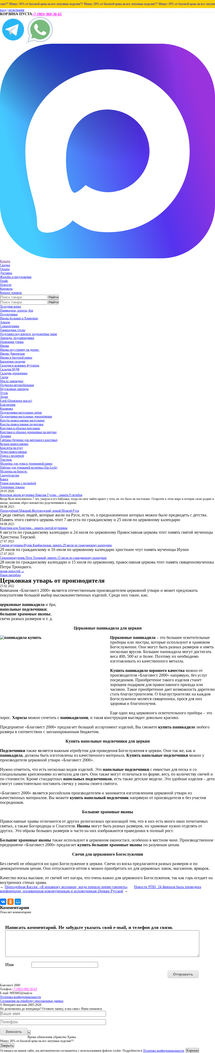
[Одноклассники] (10, 902)
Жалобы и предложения (15, 277)
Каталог (5, 261)
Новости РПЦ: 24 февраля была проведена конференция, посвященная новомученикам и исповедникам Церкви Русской (100, 889)
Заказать (14, 1031)
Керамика (6, 408)
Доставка (6, 273)
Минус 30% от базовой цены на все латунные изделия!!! (38, 4)
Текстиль (6, 459)
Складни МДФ (9, 369)
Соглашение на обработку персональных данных (31, 1001)
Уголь (4, 393)
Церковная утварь (12, 342)
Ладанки (5, 436)
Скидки (5, 265)
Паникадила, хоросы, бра (16, 310)
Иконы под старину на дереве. (19, 350)
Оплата (4, 269)
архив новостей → (12, 571)
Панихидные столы (12, 330)
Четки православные (13, 452)
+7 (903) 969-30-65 (47, 14)
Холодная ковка (10, 306)
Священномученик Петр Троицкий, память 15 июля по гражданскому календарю (53, 558)
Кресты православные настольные (22, 420)
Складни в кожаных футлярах (19, 365)
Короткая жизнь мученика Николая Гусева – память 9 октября (41, 495)
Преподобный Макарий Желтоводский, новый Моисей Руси (39, 510)
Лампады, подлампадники (17, 338)
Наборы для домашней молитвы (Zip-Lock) (28, 467)
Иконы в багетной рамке (16, 357)
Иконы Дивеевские (12, 353)
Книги (4, 479)
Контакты (6, 289)
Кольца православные (14, 444)
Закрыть (7, 1046)
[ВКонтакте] (3, 902)
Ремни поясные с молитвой (18, 483)
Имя (9, 964)
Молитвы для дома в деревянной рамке (26, 463)
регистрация (16, 10)
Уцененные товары (12, 487)
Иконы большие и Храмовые (19, 318)
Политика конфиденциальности (20, 997)
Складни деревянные (14, 373)
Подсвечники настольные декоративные (26, 416)
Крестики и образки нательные (20, 428)
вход (3, 10)
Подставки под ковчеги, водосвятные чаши (28, 334)
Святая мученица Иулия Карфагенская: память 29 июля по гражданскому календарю (56, 545)
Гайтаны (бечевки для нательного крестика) (28, 440)
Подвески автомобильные (17, 385)
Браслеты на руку (11, 448)
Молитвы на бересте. (14, 471)
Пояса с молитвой (12, 456)
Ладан (4, 397)
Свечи (4, 377)
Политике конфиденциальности (163, 1050)
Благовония (7, 404)
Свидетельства (9, 475)
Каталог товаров (11, 292)
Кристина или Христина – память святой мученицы (33, 528)
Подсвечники (9, 314)
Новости (5, 285)
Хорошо (192, 1050)
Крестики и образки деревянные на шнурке (28, 432)
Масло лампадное (11, 381)
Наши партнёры (10, 575)
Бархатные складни (12, 361)
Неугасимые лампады (14, 389)
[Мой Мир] (18, 902)
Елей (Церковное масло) (16, 401)
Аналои (5, 322)
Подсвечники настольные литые (21, 412)
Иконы (4, 346)
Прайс (4, 281)
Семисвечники (9, 326)
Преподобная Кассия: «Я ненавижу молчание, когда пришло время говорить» (66, 887)
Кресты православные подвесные (22, 424)
